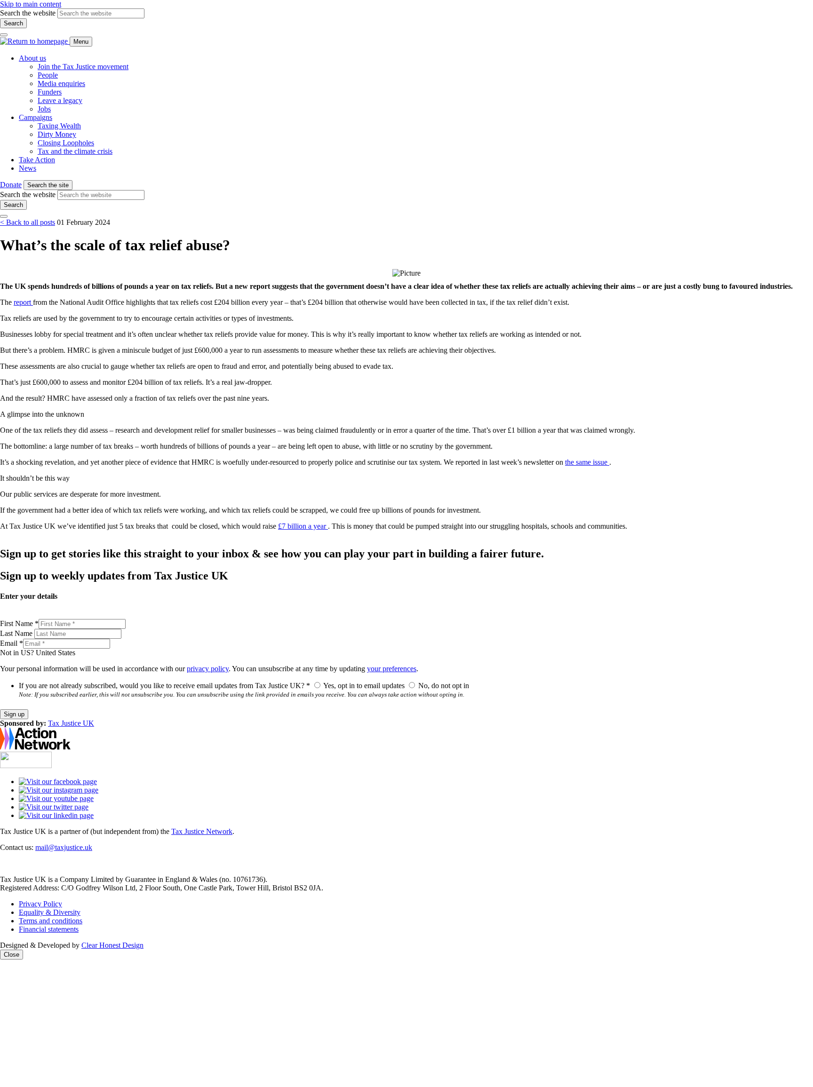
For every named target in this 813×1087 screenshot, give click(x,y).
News (27, 168)
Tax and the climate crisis (75, 151)
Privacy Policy (40, 904)
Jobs (44, 109)
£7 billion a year (303, 526)
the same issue (587, 462)
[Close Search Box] (4, 34)
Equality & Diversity (49, 912)
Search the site (48, 185)
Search (13, 23)
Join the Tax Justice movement (83, 67)
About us (32, 58)
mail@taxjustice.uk (63, 847)
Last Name (17, 633)
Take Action (37, 160)
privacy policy (208, 669)
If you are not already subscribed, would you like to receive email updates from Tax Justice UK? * (164, 686)
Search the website (28, 13)
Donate (11, 185)
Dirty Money (57, 134)
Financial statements (49, 929)
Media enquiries (61, 83)
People (48, 75)
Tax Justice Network (201, 831)
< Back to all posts (27, 222)
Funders (50, 92)
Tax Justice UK (71, 723)
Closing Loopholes (66, 143)
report (23, 302)
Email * (11, 643)
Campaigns (35, 117)
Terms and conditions (50, 921)
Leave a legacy (60, 100)
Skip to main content (30, 4)
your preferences (391, 669)
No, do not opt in (442, 686)
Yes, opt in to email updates (364, 686)
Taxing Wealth (59, 126)
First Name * (19, 623)
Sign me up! (596, 1028)
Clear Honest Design (112, 945)
